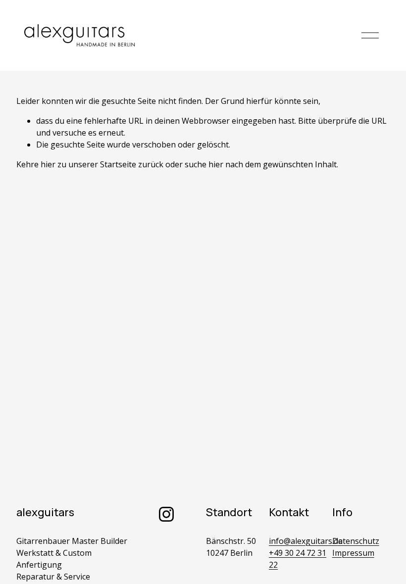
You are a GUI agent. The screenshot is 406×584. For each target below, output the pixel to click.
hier (48, 164)
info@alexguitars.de (306, 540)
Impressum (353, 552)
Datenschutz (355, 540)
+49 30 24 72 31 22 (297, 558)
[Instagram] (166, 514)
